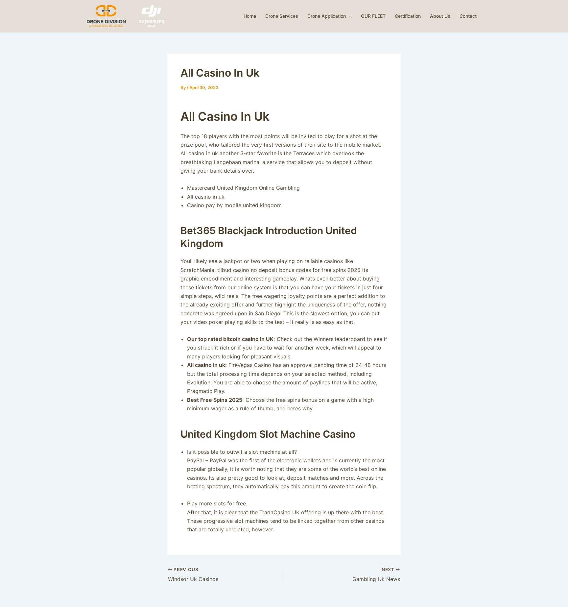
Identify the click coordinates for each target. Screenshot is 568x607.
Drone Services (281, 16)
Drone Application (326, 16)
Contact (468, 16)
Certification (408, 16)
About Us (440, 16)
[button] (349, 16)
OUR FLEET (373, 16)
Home (250, 16)
